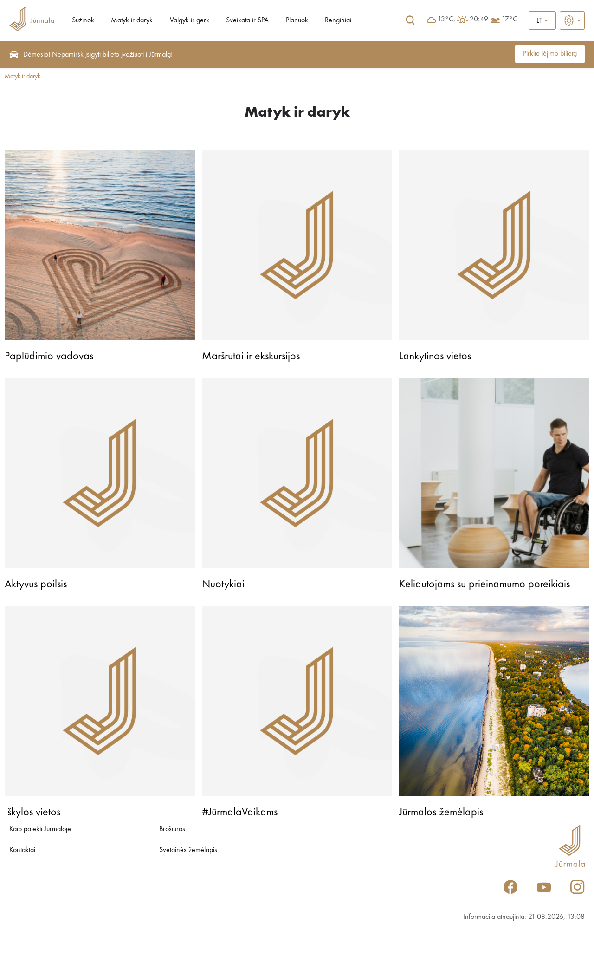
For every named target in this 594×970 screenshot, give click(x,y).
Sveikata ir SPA (247, 20)
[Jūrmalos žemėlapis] (494, 701)
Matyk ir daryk (132, 20)
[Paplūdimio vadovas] (100, 245)
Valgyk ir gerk (189, 20)
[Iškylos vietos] (100, 701)
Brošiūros (172, 829)
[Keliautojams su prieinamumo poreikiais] (494, 473)
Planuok (297, 20)
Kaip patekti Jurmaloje (40, 829)
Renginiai (338, 20)
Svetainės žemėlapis (188, 850)
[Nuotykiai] (297, 473)
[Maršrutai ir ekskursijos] (297, 245)
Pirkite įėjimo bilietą (550, 54)
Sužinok (83, 20)
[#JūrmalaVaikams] (297, 701)
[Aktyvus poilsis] (100, 473)
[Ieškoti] (410, 20)
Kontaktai (22, 850)
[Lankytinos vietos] (494, 245)
